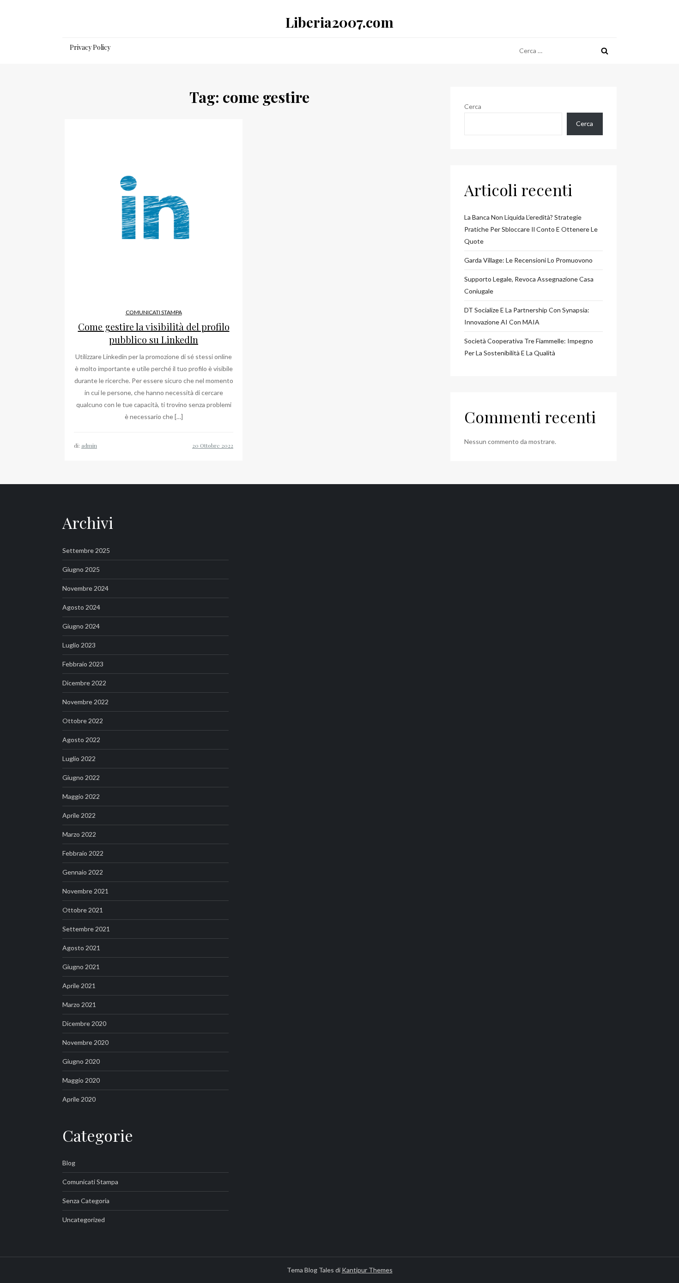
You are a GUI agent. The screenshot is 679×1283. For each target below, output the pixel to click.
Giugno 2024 (81, 626)
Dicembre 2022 (84, 683)
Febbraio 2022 (82, 853)
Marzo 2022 (79, 834)
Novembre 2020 (85, 1042)
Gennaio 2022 (82, 872)
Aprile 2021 (79, 985)
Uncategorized (83, 1219)
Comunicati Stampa (154, 312)
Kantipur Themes (367, 1270)
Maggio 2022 (81, 796)
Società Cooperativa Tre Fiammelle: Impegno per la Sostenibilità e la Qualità (528, 347)
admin (89, 445)
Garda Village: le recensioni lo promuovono (528, 260)
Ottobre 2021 (82, 910)
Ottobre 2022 (82, 721)
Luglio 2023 (79, 645)
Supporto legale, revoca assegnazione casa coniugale (529, 285)
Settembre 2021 (86, 929)
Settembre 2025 (86, 550)
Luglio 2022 (79, 758)
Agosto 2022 (81, 739)
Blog (68, 1163)
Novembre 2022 (85, 702)
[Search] (605, 51)
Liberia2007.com (339, 22)
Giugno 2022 (81, 777)
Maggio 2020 (81, 1080)
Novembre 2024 (85, 588)
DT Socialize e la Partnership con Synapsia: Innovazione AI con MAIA (526, 316)
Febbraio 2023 (82, 664)
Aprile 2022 (79, 815)
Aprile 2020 (79, 1099)
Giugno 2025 (81, 569)
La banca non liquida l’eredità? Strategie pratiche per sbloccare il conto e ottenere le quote (531, 229)
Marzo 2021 (79, 1004)
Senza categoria (85, 1201)
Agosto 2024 (81, 607)
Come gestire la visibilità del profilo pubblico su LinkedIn (154, 333)
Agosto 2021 (81, 948)
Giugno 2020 (81, 1061)
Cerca (472, 106)
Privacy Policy (90, 47)
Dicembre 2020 (84, 1023)
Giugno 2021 (81, 967)
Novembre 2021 (85, 891)
